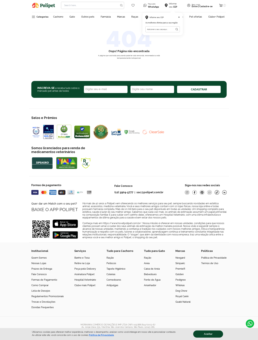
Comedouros (113, 279)
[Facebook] (194, 192)
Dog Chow (181, 290)
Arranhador (150, 285)
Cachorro (58, 16)
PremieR (180, 268)
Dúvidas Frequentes (42, 307)
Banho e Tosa (82, 257)
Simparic (180, 263)
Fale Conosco (39, 274)
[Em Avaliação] (48, 132)
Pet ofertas (195, 16)
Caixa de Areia (152, 268)
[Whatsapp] (209, 192)
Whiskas (180, 285)
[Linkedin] (224, 192)
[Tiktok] (217, 192)
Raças (134, 16)
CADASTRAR (199, 89)
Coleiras (110, 274)
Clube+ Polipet (216, 16)
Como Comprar (40, 285)
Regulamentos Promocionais (47, 296)
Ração (110, 257)
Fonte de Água (152, 279)
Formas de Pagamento (44, 279)
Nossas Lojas (38, 263)
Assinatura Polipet (84, 274)
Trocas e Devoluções (43, 301)
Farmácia (106, 16)
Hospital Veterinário (85, 279)
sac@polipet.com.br (149, 192)
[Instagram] (187, 192)
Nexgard (180, 257)
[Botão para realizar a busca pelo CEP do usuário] (177, 29)
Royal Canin (182, 296)
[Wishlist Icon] (133, 5)
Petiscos (111, 263)
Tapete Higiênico (115, 268)
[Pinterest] (202, 192)
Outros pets (87, 16)
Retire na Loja (82, 263)
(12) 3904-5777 (123, 192)
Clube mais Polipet (84, 285)
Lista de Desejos (40, 290)
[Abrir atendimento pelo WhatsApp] (249, 323)
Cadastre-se (206, 6)
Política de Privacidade (101, 335)
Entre (195, 6)
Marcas (121, 16)
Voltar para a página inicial (129, 65)
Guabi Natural (183, 301)
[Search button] (121, 5)
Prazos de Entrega (41, 268)
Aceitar (208, 334)
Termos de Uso (209, 263)
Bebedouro (150, 274)
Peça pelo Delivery (85, 268)
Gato (72, 16)
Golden (179, 274)
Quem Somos (39, 257)
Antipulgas (112, 285)
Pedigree (180, 279)
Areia (147, 263)
